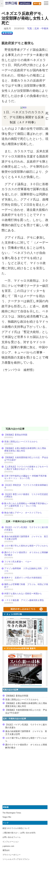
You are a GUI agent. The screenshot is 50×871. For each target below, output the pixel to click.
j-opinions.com (8, 846)
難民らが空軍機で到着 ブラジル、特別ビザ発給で (26, 585)
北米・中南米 (41, 28)
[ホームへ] (18, 4)
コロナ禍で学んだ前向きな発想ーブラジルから (26, 545)
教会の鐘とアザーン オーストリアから (23, 512)
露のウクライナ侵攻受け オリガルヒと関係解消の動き (26, 553)
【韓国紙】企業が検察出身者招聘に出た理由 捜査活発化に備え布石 (26, 449)
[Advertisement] (25, 401)
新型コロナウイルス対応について (16, 828)
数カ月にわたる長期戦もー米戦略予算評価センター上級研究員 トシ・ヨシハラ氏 (26, 504)
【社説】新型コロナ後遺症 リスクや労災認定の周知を (26, 495)
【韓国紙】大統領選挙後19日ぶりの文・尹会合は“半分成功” (26, 458)
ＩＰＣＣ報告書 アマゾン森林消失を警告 (24, 600)
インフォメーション (10, 842)
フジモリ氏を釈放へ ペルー (17, 561)
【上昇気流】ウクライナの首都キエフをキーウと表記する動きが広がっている (26, 467)
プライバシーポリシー (11, 855)
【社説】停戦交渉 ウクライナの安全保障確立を (26, 486)
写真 (29, 28)
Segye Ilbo (6, 817)
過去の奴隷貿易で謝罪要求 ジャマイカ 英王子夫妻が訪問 (26, 537)
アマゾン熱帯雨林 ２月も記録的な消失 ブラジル (26, 569)
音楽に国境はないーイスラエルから (21, 441)
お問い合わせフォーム (11, 837)
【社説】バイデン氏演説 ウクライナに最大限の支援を (26, 528)
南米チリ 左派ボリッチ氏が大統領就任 (23, 577)
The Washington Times (11, 813)
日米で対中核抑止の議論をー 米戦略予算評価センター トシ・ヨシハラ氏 (25, 477)
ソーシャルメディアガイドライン (16, 859)
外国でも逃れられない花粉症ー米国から (23, 593)
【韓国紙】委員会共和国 (15, 434)
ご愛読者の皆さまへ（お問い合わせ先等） (19, 833)
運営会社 (6, 850)
